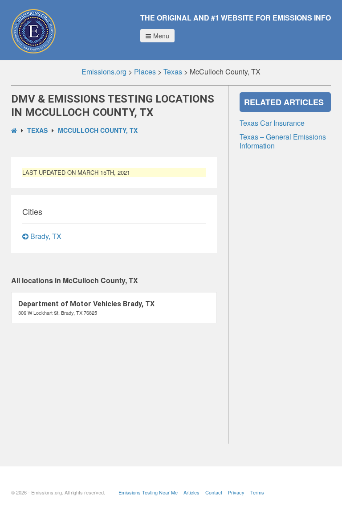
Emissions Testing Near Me (148, 492)
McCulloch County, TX (98, 130)
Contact (213, 492)
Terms (257, 492)
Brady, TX (44, 236)
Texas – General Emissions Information (283, 141)
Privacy (236, 492)
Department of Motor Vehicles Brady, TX (86, 304)
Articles (191, 492)
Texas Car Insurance (272, 123)
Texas (37, 130)
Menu (161, 35)
